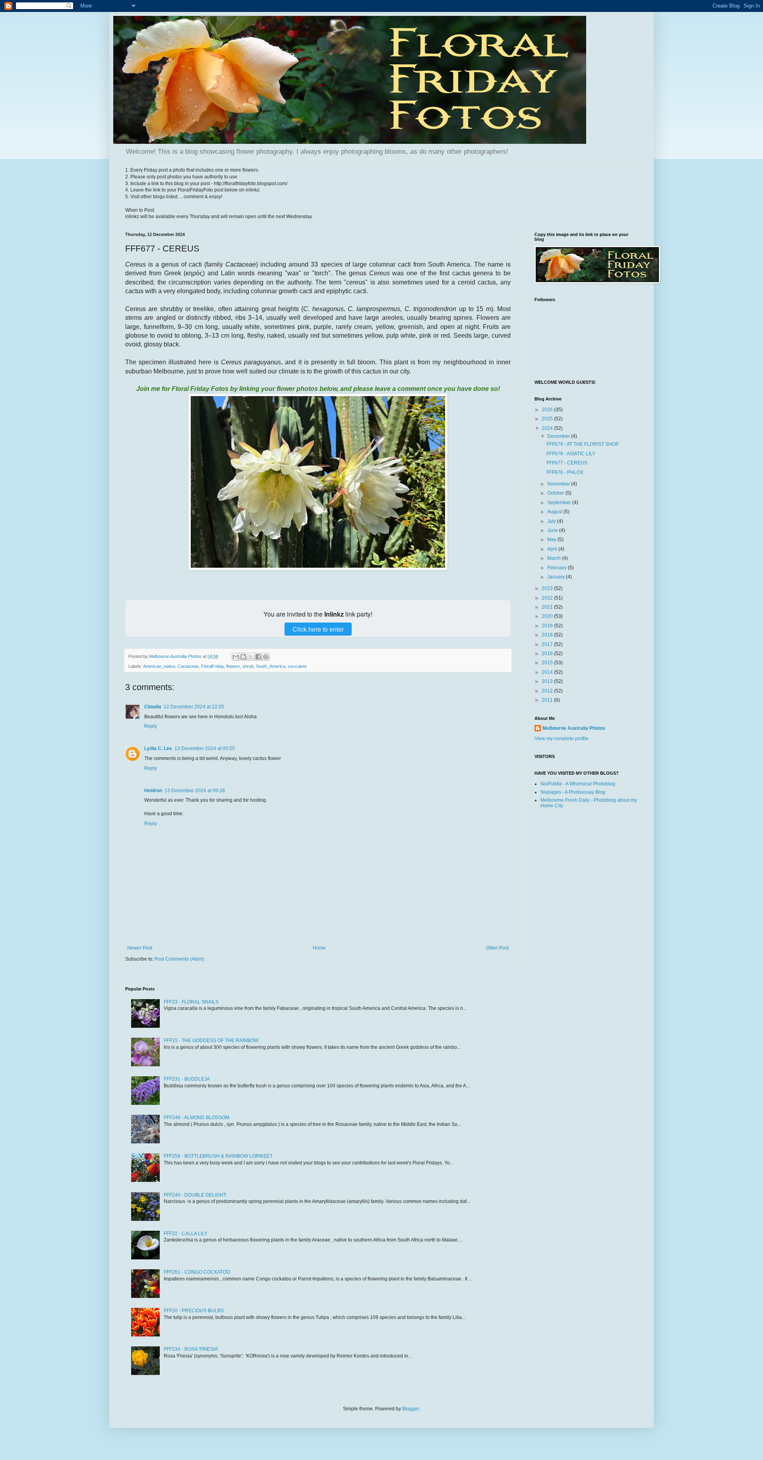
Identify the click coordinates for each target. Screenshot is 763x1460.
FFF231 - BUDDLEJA (187, 1079)
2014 (548, 672)
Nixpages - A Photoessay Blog (572, 792)
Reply (150, 726)
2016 (548, 653)
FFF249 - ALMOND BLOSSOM (196, 1117)
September (559, 502)
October (556, 493)
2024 (548, 428)
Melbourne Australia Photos (573, 728)
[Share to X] (251, 657)
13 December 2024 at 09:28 (195, 790)
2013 (548, 681)
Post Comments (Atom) (179, 959)
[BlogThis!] (243, 657)
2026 (548, 409)
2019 (548, 625)
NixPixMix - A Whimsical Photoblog (577, 784)
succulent (297, 666)
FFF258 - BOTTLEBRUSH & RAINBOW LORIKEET (218, 1156)
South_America (270, 666)
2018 (548, 635)
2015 (548, 662)
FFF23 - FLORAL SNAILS (191, 1002)
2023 (548, 588)
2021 (548, 607)
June (553, 530)
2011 (548, 700)
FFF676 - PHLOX (564, 472)
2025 (548, 419)
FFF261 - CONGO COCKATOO (197, 1272)
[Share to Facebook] (258, 657)
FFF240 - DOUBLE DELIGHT (195, 1195)
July (552, 521)
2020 (548, 616)
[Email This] (236, 657)
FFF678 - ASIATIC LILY (570, 453)
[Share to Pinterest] (266, 657)
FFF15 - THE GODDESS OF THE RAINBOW (211, 1040)
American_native (159, 666)
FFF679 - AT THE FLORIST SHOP (582, 444)
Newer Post (139, 948)
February (557, 567)
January (556, 577)
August (555, 511)
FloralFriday (212, 666)
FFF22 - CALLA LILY (185, 1233)
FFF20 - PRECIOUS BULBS (194, 1310)
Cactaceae (188, 666)
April (552, 549)
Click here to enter (318, 629)
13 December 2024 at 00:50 (204, 748)
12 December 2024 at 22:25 (194, 707)
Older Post (497, 948)
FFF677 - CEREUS (566, 463)
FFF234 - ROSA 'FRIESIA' (191, 1349)
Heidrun (153, 790)
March (554, 558)
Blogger (410, 1409)
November (559, 484)
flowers (233, 666)
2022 (548, 598)
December (559, 436)
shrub (248, 666)
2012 (548, 691)
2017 (548, 644)
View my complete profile (561, 738)
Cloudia (152, 707)
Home (319, 948)
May (552, 539)
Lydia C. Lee (158, 748)
